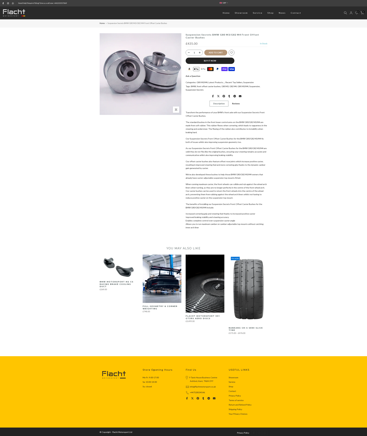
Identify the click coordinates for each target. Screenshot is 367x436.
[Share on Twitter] (218, 96)
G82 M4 (233, 86)
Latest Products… (216, 82)
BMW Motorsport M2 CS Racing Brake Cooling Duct (116, 284)
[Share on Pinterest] (223, 96)
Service (257, 13)
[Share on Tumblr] (229, 96)
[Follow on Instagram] (8, 3)
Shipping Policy (235, 409)
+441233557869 (60, 3)
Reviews (236, 103)
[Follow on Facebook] (3, 3)
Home (226, 13)
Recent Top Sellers (233, 82)
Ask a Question (193, 76)
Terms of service (236, 400)
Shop (271, 13)
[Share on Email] (240, 96)
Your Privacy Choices (238, 414)
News (282, 13)
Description (219, 103)
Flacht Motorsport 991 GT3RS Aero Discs (203, 317)
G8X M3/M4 (202, 82)
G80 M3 (225, 86)
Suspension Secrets (195, 90)
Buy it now (210, 60)
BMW (193, 86)
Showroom (241, 13)
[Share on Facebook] (213, 96)
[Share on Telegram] (234, 96)
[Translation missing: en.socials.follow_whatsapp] (13, 3)
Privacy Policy (235, 395)
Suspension (248, 82)
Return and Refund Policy (240, 404)
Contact (296, 13)
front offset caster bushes (209, 86)
